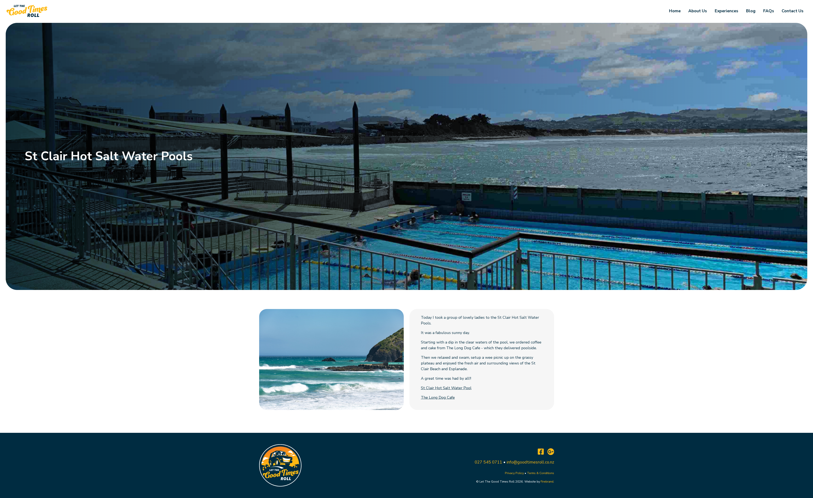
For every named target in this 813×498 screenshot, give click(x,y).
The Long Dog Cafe (438, 397)
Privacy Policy (514, 473)
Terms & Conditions (540, 473)
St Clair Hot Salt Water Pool (446, 387)
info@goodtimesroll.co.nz (530, 462)
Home (675, 11)
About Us (697, 11)
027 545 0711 (488, 462)
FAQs (768, 11)
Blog (750, 11)
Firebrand (547, 481)
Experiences (726, 11)
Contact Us (792, 11)
